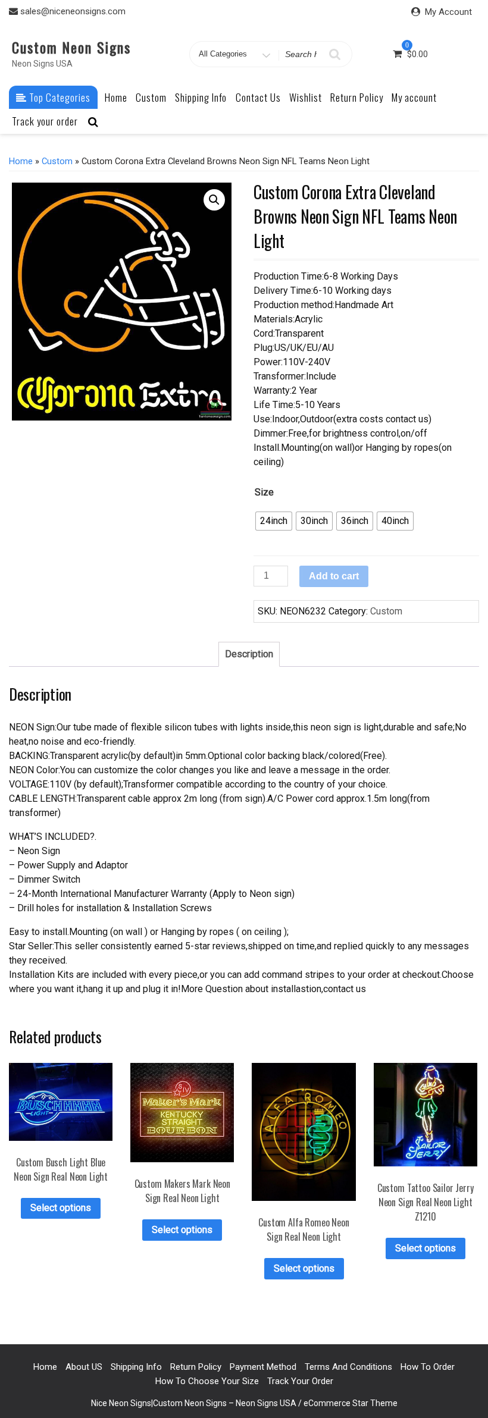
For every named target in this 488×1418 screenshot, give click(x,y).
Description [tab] (249, 654)
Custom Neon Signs (71, 47)
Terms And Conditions (348, 1366)
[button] (214, 200)
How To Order (428, 1366)
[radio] (274, 521)
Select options (60, 1207)
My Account (448, 12)
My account (414, 97)
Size (264, 492)
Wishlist (305, 97)
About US (83, 1366)
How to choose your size (207, 1381)
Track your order (45, 121)
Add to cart (334, 576)
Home (116, 97)
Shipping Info (201, 97)
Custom (151, 97)
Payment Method (263, 1366)
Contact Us (258, 97)
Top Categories (58, 97)
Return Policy (356, 97)
